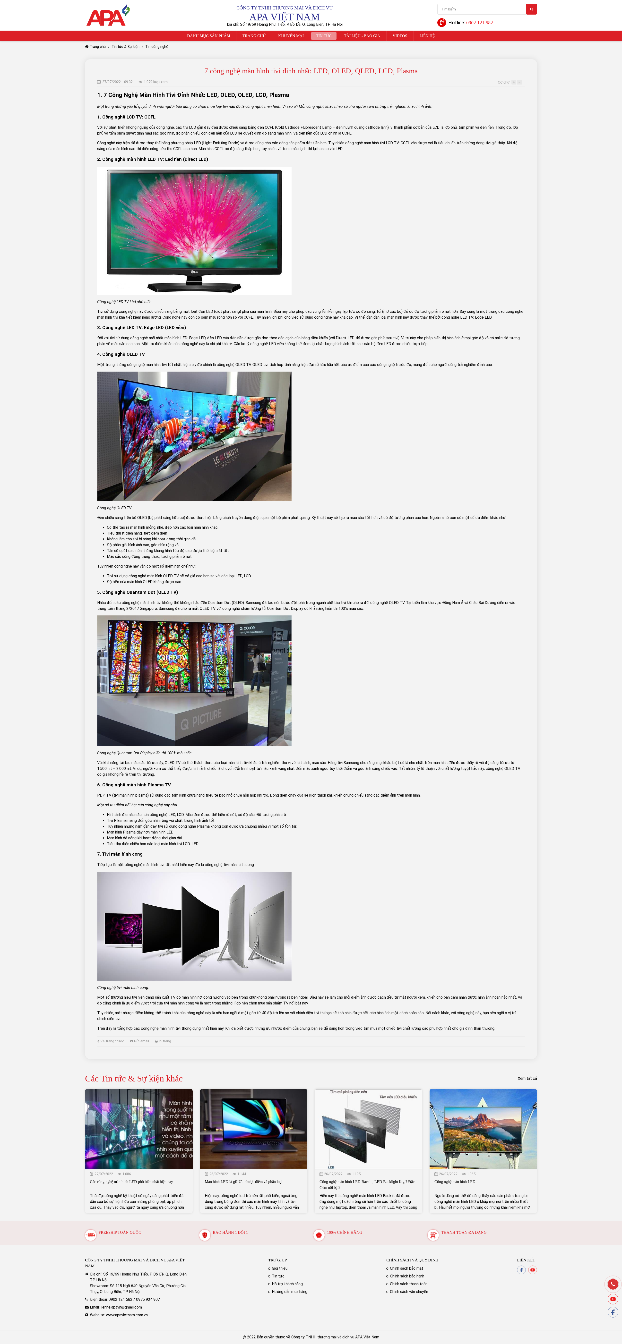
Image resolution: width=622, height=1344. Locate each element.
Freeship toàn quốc (120, 1232)
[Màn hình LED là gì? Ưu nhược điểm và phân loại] (254, 1091)
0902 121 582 (120, 1299)
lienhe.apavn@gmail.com (121, 1307)
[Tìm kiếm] (531, 9)
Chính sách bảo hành (407, 1276)
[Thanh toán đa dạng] (433, 1232)
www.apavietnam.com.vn (127, 1315)
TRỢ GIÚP (277, 1260)
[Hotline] (613, 1284)
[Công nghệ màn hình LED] (483, 1091)
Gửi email (141, 1041)
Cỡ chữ (504, 82)
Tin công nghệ (156, 46)
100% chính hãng (344, 1232)
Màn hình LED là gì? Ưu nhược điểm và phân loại (243, 1182)
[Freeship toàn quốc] (90, 1232)
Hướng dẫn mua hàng (289, 1291)
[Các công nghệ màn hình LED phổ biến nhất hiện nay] (139, 1091)
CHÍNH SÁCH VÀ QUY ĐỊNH (412, 1260)
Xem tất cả (527, 1078)
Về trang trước (111, 1041)
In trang (164, 1041)
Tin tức (278, 1276)
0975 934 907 (148, 1299)
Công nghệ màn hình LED (454, 1182)
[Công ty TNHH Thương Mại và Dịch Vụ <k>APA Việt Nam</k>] (108, 6)
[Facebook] (521, 1268)
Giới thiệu (279, 1268)
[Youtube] (532, 1268)
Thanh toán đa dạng (464, 1232)
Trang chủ (98, 46)
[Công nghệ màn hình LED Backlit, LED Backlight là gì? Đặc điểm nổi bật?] (368, 1091)
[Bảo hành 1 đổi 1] (204, 1232)
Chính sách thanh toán (408, 1284)
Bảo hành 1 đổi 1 (230, 1232)
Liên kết (526, 1260)
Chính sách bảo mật (406, 1268)
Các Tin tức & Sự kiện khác (134, 1078)
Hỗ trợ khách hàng (287, 1284)
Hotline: (470, 23)
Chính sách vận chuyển (409, 1291)
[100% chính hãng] (319, 1232)
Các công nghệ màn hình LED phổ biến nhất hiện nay (131, 1182)
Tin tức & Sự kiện (125, 46)
